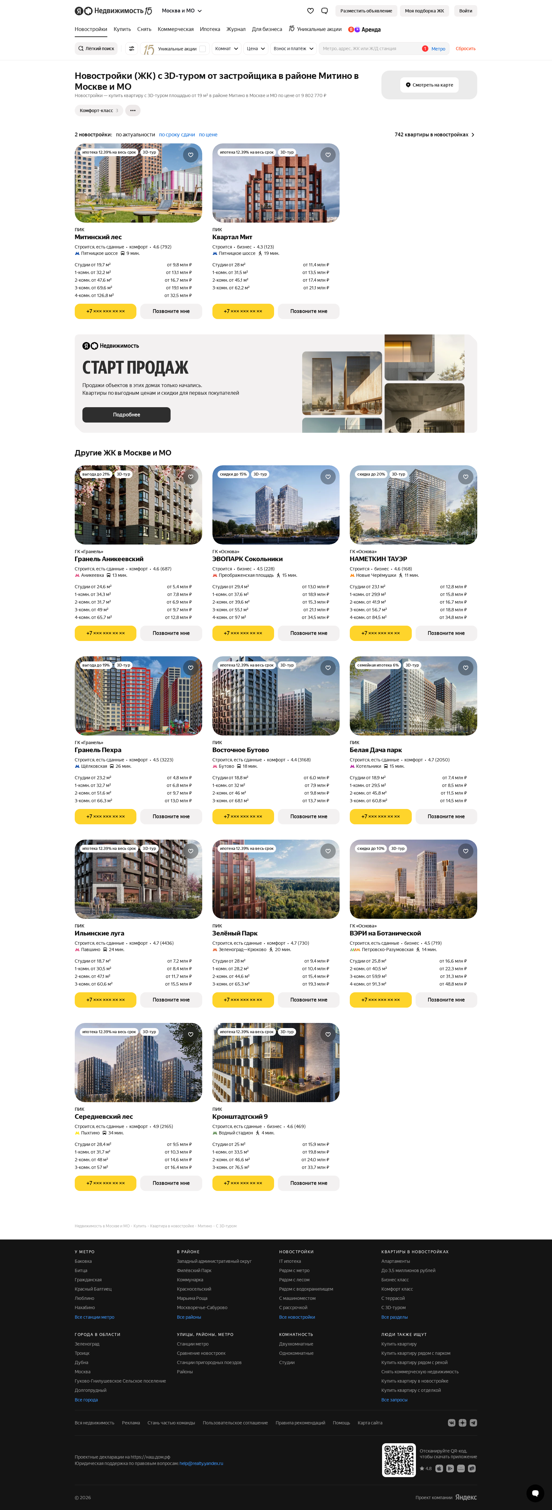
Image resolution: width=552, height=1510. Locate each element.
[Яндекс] (466, 1497)
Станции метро (193, 1343)
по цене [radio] (208, 135)
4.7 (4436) (163, 943)
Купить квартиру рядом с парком (415, 1353)
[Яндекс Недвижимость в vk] (452, 1423)
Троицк (82, 1353)
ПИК (79, 229)
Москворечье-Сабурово (202, 1307)
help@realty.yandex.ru (201, 1463)
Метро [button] (438, 48)
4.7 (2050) (439, 759)
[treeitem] (93, 29)
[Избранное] (310, 11)
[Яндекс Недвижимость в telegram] (473, 1423)
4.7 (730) (300, 943)
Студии (287, 1362)
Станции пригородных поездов (209, 1362)
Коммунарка (190, 1279)
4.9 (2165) (163, 1126)
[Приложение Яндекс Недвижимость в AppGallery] (461, 1468)
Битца (81, 1270)
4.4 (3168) (301, 759)
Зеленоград (87, 1343)
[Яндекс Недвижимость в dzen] (462, 1423)
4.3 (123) (265, 246)
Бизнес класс (395, 1279)
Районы (185, 1371)
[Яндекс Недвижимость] (114, 10)
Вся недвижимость (94, 1422)
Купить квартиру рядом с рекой (414, 1362)
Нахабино (85, 1307)
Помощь (341, 1422)
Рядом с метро (294, 1270)
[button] (324, 11)
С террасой (393, 1298)
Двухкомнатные (296, 1343)
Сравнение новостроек (201, 1353)
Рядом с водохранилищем (306, 1289)
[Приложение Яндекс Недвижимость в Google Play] (450, 1468)
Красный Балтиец (93, 1289)
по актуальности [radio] (135, 135)
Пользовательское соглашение (235, 1422)
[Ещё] (133, 110)
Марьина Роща (192, 1298)
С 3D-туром (393, 1307)
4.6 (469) (296, 1126)
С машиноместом (297, 1298)
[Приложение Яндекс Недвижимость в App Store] (439, 1468)
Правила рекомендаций (300, 1422)
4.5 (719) (433, 943)
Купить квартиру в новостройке (414, 1381)
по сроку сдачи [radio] (177, 135)
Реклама (131, 1422)
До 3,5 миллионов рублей (408, 1270)
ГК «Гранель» (89, 551)
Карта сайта (370, 1422)
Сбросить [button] (466, 48)
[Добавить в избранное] (190, 155)
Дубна (81, 1362)
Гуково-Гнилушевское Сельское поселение (120, 1381)
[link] (465, 11)
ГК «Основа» (225, 551)
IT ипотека (290, 1261)
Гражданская (88, 1279)
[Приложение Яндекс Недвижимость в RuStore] (472, 1468)
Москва (82, 1371)
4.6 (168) (403, 568)
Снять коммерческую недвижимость (420, 1371)
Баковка (83, 1261)
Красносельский (194, 1289)
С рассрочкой (293, 1307)
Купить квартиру (399, 1343)
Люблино (84, 1298)
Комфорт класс (397, 1289)
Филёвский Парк (194, 1270)
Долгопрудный (90, 1390)
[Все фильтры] (131, 48)
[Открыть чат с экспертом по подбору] (535, 1493)
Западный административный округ (214, 1261)
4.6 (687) (162, 568)
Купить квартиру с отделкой (411, 1390)
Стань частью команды (171, 1422)
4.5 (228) (266, 568)
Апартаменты (395, 1261)
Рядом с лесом (294, 1279)
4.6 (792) (162, 246)
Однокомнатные (296, 1353)
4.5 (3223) (163, 759)
